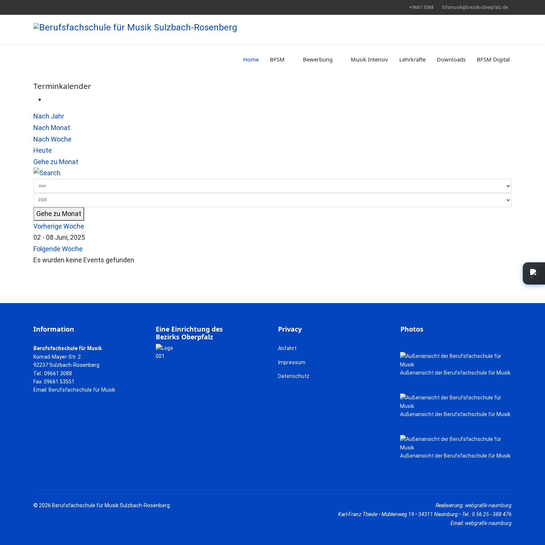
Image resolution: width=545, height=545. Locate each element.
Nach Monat (51, 128)
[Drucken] (47, 99)
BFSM (277, 59)
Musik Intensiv (369, 59)
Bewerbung (318, 59)
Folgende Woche (58, 249)
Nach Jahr (48, 116)
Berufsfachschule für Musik (82, 390)
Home (251, 59)
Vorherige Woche (58, 226)
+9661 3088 (421, 7)
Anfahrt (287, 348)
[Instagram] (58, 7)
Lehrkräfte (412, 59)
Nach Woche (52, 139)
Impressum (291, 362)
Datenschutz (294, 376)
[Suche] (272, 173)
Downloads (451, 59)
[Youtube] (47, 7)
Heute (42, 150)
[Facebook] (35, 7)
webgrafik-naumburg (488, 505)
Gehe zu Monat (55, 162)
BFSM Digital (493, 59)
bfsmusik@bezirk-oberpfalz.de (475, 7)
